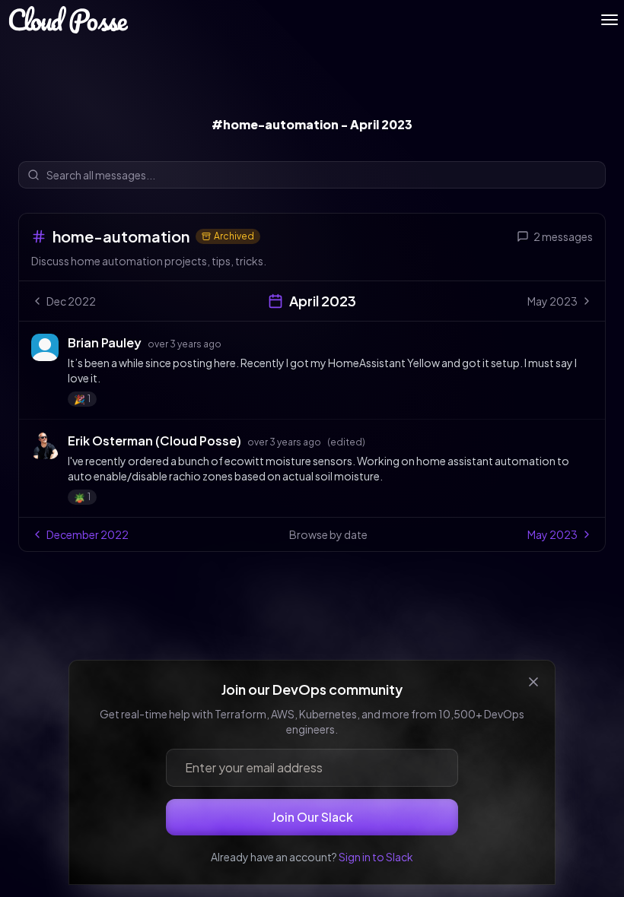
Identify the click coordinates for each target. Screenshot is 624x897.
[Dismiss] (533, 682)
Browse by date (328, 534)
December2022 (87, 534)
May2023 (552, 534)
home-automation (121, 236)
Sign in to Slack (376, 857)
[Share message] (236, 342)
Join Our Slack (312, 817)
